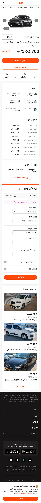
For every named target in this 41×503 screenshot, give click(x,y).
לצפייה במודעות (20, 67)
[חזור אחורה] (3, 2)
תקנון (32, 480)
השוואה (4, 51)
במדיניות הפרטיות (25, 493)
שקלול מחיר (20, 277)
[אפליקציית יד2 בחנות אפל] (30, 460)
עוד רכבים (20, 386)
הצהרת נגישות (20, 480)
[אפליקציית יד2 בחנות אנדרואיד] (24, 460)
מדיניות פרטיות (8, 480)
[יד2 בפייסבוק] (17, 460)
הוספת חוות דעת (19, 177)
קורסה (32, 8)
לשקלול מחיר (20, 60)
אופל (38, 8)
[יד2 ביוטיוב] (11, 460)
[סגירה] (2, 485)
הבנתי (20, 499)
